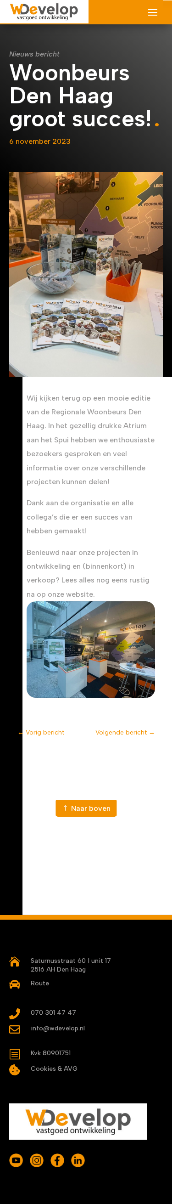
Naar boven (91, 808)
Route (40, 983)
